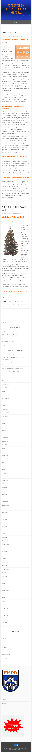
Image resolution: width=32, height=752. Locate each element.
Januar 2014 (4, 612)
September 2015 (5, 572)
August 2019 (4, 487)
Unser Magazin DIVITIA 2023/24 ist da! (15, 368)
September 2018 (5, 505)
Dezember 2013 (5, 615)
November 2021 (5, 455)
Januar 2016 (4, 565)
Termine (4, 638)
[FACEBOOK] (14, 745)
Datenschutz (5, 699)
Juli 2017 (4, 530)
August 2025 (4, 387)
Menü (17, 22)
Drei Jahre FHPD (9, 32)
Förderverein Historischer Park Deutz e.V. (16, 8)
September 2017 (5, 523)
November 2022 (5, 437)
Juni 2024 (4, 402)
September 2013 (5, 626)
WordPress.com (18, 749)
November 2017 (5, 516)
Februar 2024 (5, 409)
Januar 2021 (4, 469)
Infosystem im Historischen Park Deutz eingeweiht (12, 345)
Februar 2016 (5, 562)
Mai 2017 (4, 533)
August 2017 (4, 526)
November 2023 (5, 412)
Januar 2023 (4, 430)
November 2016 (5, 544)
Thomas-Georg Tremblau (7, 357)
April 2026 (4, 380)
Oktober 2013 (5, 622)
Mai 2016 (4, 558)
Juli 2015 (4, 579)
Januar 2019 (4, 494)
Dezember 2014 (5, 587)
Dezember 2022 (5, 434)
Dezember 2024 (5, 395)
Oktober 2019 (5, 483)
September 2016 (5, 551)
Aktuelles (4, 635)
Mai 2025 (4, 391)
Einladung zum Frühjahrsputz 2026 (9, 334)
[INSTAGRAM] (17, 745)
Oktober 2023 (5, 416)
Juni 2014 (4, 597)
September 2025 (5, 384)
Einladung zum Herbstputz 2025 (9, 338)
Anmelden (4, 647)
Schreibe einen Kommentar (16, 36)
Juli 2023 (4, 419)
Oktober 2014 (5, 594)
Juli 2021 (4, 462)
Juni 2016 (4, 555)
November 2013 (5, 619)
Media (3, 371)
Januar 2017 (4, 537)
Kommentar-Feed (6, 654)
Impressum (4, 703)
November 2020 (5, 473)
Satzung (4, 710)
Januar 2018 (4, 512)
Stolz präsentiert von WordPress (13, 748)
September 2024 (5, 398)
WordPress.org (5, 658)
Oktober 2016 (5, 548)
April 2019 (4, 491)
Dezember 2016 (5, 540)
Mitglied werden (5, 706)
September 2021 (5, 459)
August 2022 (4, 444)
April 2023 (4, 427)
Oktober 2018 (5, 501)
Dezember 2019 (5, 480)
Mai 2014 (4, 601)
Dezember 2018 (5, 498)
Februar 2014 (5, 608)
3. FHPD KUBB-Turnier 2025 (8, 341)
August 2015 (4, 576)
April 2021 (4, 466)
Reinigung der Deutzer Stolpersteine (9, 331)
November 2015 (5, 569)
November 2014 (5, 590)
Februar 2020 (5, 476)
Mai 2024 (4, 405)
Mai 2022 (4, 448)
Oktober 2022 (5, 441)
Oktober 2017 (5, 519)
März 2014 (4, 604)
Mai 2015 (4, 583)
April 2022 (4, 452)
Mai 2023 (4, 423)
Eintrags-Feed (5, 651)
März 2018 (4, 508)
